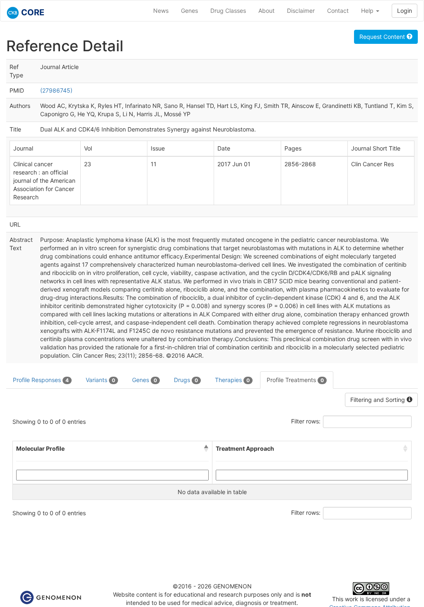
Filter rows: (305, 421)
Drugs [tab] (186, 379)
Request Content (383, 36)
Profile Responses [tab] (41, 379)
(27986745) (56, 90)
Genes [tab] (144, 379)
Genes (189, 10)
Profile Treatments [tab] (295, 379)
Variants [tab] (100, 379)
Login (404, 10)
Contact (338, 10)
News (161, 10)
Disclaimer (301, 10)
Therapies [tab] (232, 379)
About (266, 10)
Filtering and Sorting (378, 399)
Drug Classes (228, 10)
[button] (206, 448)
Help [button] (368, 10)
